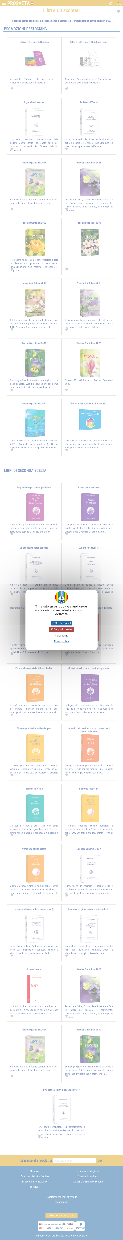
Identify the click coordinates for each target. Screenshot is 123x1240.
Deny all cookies (62, 629)
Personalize (61, 635)
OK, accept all (62, 623)
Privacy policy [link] (61, 641)
